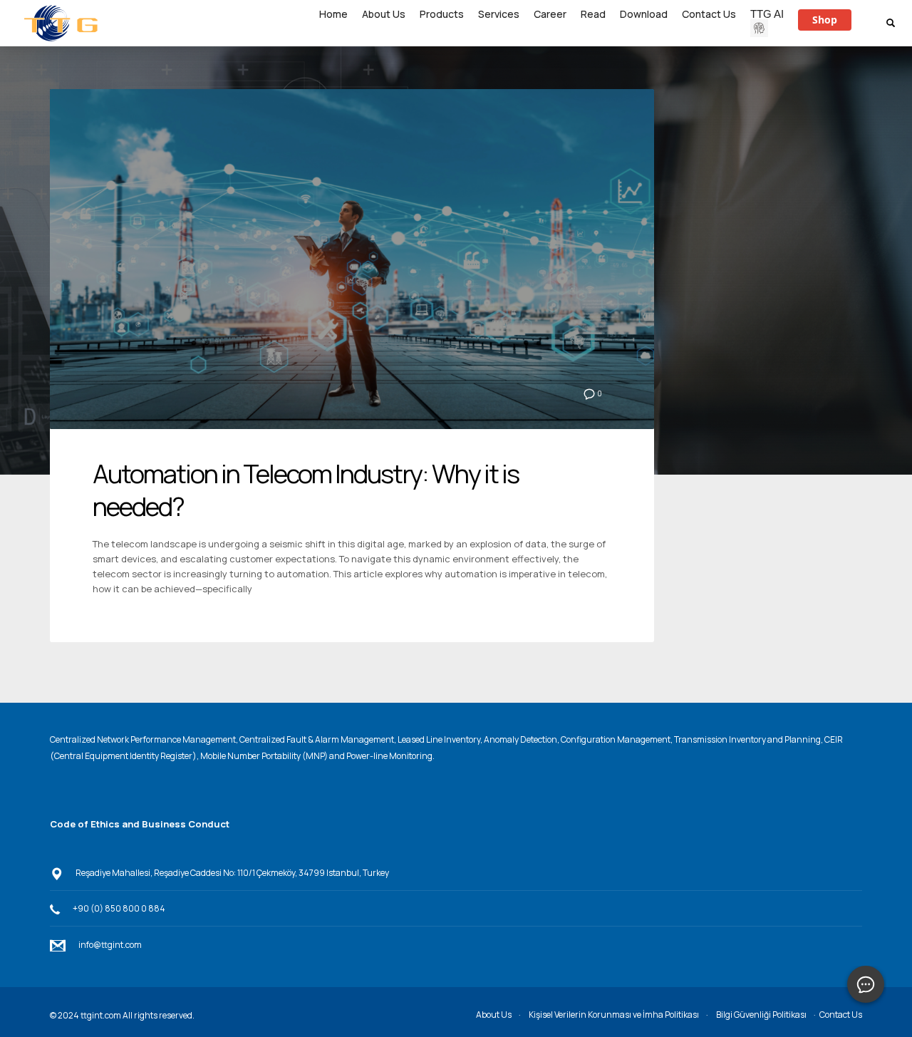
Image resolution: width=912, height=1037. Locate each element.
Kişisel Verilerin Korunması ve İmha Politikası (614, 1014)
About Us (494, 1014)
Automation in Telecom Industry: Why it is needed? (306, 490)
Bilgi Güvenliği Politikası (761, 1014)
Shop (824, 19)
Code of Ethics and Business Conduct (139, 823)
